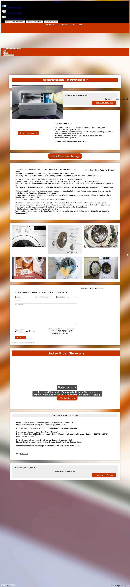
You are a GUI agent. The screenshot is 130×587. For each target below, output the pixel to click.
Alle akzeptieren (51, 22)
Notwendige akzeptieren (15, 22)
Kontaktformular (8, 55)
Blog (4, 50)
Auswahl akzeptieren (35, 22)
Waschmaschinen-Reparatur (12, 48)
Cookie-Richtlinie (6, 585)
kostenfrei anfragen (104, 475)
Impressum (58, 2)
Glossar (5, 53)
